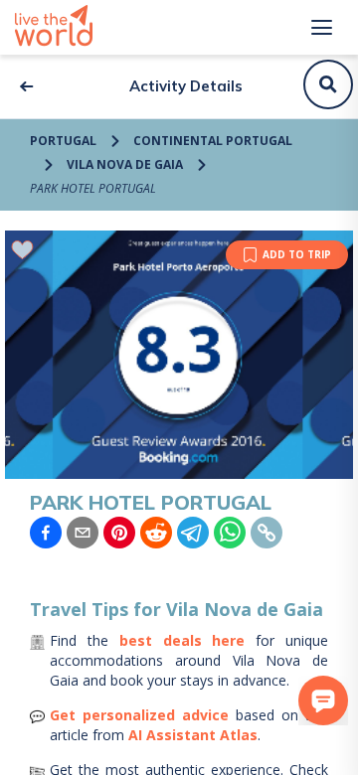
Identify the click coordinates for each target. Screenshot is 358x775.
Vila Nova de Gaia (125, 164)
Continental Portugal (212, 140)
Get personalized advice (139, 714)
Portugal (63, 140)
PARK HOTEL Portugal (93, 188)
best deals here (182, 640)
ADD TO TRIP (297, 254)
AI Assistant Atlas (193, 734)
